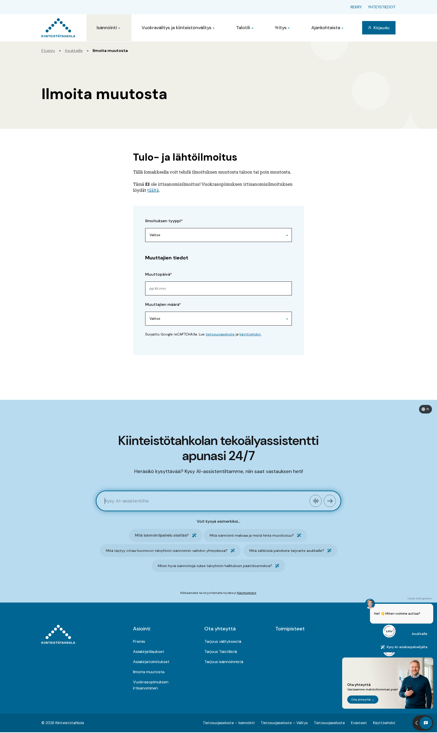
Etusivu (48, 50)
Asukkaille (74, 50)
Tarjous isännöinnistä (223, 661)
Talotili (243, 28)
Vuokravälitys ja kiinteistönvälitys (176, 28)
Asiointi (141, 628)
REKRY (356, 7)
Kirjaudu (381, 27)
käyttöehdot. (250, 334)
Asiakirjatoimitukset (151, 661)
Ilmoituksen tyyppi (163, 220)
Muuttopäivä (157, 274)
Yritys (281, 28)
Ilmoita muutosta (148, 671)
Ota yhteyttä (220, 628)
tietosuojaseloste (220, 334)
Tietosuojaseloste (329, 723)
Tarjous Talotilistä (220, 651)
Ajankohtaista (325, 28)
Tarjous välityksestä (222, 641)
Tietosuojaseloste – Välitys (284, 723)
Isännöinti (107, 28)
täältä (153, 190)
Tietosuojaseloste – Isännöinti (229, 723)
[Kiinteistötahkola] (58, 27)
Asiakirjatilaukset (148, 651)
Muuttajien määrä (162, 304)
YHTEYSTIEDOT (382, 7)
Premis (139, 641)
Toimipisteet (290, 628)
